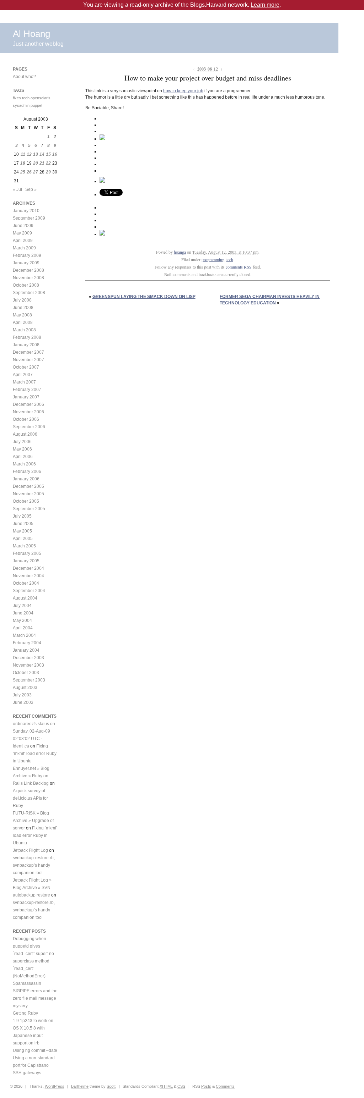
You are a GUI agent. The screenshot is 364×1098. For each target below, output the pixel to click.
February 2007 (27, 389)
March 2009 (24, 247)
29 (48, 172)
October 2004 (26, 583)
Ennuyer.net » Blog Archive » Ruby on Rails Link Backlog (31, 776)
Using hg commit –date (35, 1050)
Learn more (265, 5)
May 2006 (22, 449)
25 (22, 172)
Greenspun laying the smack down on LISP (144, 296)
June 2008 (23, 307)
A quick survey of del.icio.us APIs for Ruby (30, 798)
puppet (36, 105)
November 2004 (28, 575)
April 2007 (23, 374)
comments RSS (239, 267)
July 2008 (22, 300)
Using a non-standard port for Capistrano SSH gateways (34, 1065)
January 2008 (26, 344)
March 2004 (24, 635)
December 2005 (28, 486)
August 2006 (25, 434)
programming (213, 259)
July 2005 (22, 516)
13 (35, 154)
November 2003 (28, 665)
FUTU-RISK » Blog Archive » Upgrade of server (33, 821)
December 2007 (28, 352)
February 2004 (27, 642)
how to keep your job (183, 90)
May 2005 (22, 531)
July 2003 (22, 695)
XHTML (166, 1086)
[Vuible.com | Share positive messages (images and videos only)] (102, 138)
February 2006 (27, 471)
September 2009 (29, 218)
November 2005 (28, 493)
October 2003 (26, 672)
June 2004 (23, 613)
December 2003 (28, 657)
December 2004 (28, 568)
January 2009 (26, 262)
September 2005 (29, 508)
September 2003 (29, 680)
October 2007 (26, 367)
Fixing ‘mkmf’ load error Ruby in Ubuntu (35, 753)
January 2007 (26, 396)
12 (29, 154)
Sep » (31, 189)
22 (48, 163)
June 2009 (23, 225)
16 (54, 154)
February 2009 (27, 255)
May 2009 (22, 233)
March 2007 (24, 382)
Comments (225, 1086)
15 (48, 154)
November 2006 (28, 411)
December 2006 (28, 404)
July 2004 (22, 605)
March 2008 (24, 329)
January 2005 (26, 560)
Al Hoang (31, 33)
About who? (24, 76)
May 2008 (22, 315)
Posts (206, 1086)
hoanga (180, 252)
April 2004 (23, 627)
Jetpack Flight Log (30, 850)
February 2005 (27, 553)
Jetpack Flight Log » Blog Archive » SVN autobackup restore (32, 888)
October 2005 (26, 501)
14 (41, 154)
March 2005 (24, 546)
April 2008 (23, 322)
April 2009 (23, 240)
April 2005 (23, 538)
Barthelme (80, 1086)
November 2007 (28, 359)
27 (35, 172)
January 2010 (26, 210)
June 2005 (23, 523)
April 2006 (23, 456)
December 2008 (28, 270)
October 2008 (26, 285)
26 (29, 172)
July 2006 (22, 441)
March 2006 (24, 464)
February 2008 (27, 337)
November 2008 (28, 277)
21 (41, 163)
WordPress (54, 1086)
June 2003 (23, 702)
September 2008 (29, 292)
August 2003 (25, 687)
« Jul (17, 189)
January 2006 (26, 478)
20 (35, 163)
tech (229, 259)
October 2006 (26, 419)
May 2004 (22, 620)
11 (23, 154)
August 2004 (25, 598)
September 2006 (29, 426)
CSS (181, 1086)
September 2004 (29, 590)
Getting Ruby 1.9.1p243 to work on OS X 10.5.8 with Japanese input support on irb (33, 1028)
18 (22, 163)
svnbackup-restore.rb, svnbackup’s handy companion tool (34, 865)
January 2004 (26, 650)
